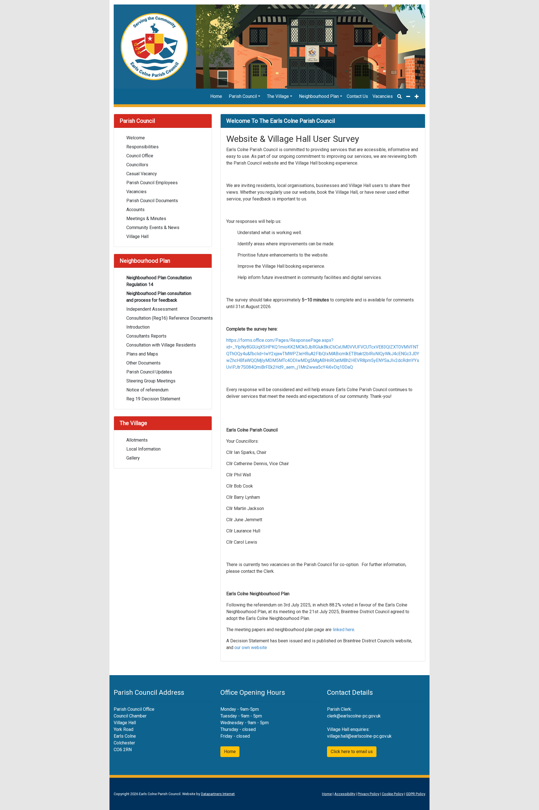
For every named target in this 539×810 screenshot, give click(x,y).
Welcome (135, 137)
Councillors (137, 164)
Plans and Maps (142, 354)
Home (216, 96)
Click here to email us (352, 751)
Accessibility (344, 794)
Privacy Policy (368, 794)
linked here (343, 629)
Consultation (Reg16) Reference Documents (166, 318)
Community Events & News (152, 227)
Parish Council (243, 96)
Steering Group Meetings (150, 381)
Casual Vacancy (141, 173)
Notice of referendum (147, 390)
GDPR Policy (415, 794)
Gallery (133, 458)
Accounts (135, 209)
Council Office (139, 155)
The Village (278, 96)
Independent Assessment (151, 309)
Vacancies (383, 96)
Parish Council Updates (149, 372)
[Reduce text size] (408, 96)
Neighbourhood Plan (319, 96)
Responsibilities (142, 146)
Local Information (143, 449)
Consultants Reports (146, 336)
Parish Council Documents (152, 200)
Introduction (138, 327)
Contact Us (357, 96)
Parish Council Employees (152, 182)
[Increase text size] (416, 96)
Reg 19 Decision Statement (153, 398)
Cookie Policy (392, 794)
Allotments (137, 440)
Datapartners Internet (218, 794)
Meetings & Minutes (146, 218)
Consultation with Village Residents (161, 345)
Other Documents (143, 363)
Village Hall (137, 236)
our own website (250, 647)
